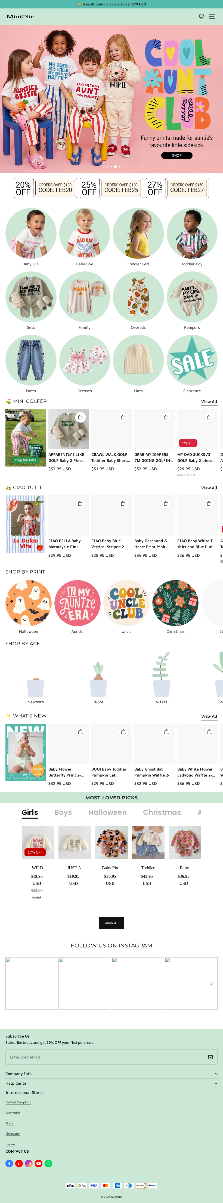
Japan (10, 1144)
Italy (9, 1123)
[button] (212, 16)
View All (209, 401)
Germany (13, 1133)
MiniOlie (116, 1197)
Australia (13, 1112)
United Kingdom (18, 1102)
